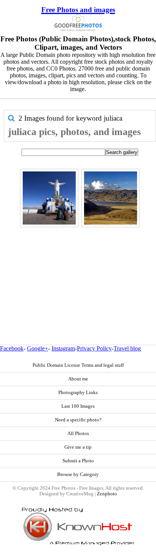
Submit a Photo (78, 460)
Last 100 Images (78, 406)
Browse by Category (78, 474)
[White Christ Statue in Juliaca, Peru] (49, 198)
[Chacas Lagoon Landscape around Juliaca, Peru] (110, 198)
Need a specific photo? (78, 420)
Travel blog (127, 348)
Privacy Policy (94, 348)
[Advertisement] (78, 269)
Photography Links (78, 392)
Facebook (11, 348)
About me (78, 379)
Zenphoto (107, 493)
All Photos (78, 433)
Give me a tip (78, 447)
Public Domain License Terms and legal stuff (78, 365)
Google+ (37, 348)
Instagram (63, 348)
